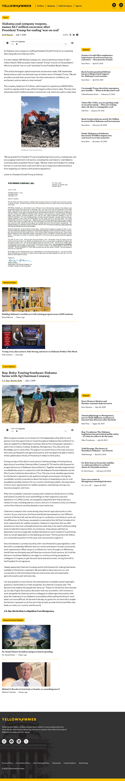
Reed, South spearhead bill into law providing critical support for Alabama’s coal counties (96, 74)
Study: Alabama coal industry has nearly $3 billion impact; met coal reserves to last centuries (96, 135)
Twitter (70, 34)
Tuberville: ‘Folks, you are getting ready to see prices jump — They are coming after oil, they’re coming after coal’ (100, 104)
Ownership (56, 763)
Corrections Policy (23, 763)
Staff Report (7, 34)
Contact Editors (70, 763)
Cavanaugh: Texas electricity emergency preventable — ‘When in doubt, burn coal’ (100, 89)
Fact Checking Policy (41, 763)
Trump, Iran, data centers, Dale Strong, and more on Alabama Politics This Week (39, 351)
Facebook (77, 34)
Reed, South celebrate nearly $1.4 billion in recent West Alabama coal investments (100, 120)
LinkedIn (73, 34)
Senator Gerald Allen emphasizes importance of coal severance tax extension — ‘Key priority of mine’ (97, 57)
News (5, 17)
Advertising (83, 763)
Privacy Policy (7, 763)
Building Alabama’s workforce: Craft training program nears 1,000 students (37, 314)
